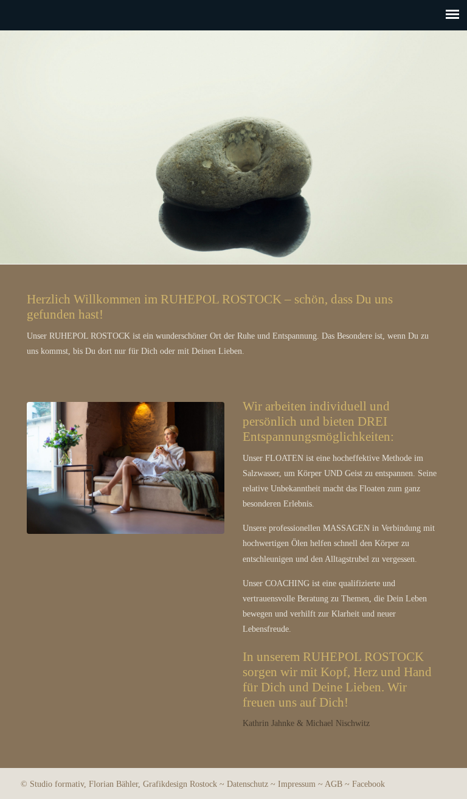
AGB (333, 784)
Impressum (297, 784)
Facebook (368, 784)
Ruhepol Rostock (234, 77)
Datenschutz (247, 784)
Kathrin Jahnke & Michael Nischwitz (306, 723)
